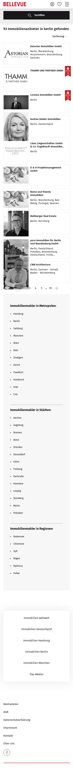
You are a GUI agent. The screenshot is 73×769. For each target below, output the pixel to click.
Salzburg (18, 328)
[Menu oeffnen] (67, 4)
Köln (15, 350)
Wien (16, 343)
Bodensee (18, 536)
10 (50, 288)
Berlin (16, 321)
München (18, 335)
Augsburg (18, 425)
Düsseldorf (19, 454)
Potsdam (18, 513)
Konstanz (18, 483)
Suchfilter (39, 15)
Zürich (16, 364)
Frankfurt (18, 372)
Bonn (16, 439)
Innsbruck (18, 379)
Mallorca (18, 565)
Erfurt (16, 461)
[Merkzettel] (60, 4)
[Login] (52, 4)
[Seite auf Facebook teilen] (6, 752)
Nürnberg (18, 498)
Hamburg (18, 313)
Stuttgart (18, 357)
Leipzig (17, 490)
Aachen (17, 417)
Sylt (15, 551)
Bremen (17, 432)
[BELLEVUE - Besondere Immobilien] (14, 4)
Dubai (16, 573)
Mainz (16, 505)
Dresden (17, 447)
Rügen (16, 558)
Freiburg (17, 469)
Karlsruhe (18, 476)
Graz (15, 387)
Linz (15, 394)
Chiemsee (18, 543)
